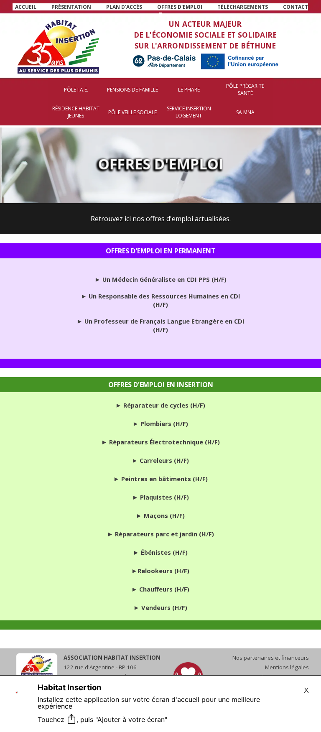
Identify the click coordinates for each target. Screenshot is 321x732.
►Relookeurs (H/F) (160, 570)
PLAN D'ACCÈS (124, 6)
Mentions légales (287, 667)
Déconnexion (160, 638)
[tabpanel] (160, 11)
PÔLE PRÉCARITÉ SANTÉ (245, 89)
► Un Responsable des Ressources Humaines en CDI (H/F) (160, 300)
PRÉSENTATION (71, 6)
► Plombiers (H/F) (160, 423)
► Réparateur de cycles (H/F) (160, 405)
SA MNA (245, 112)
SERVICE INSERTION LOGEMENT (189, 112)
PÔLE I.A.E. (76, 89)
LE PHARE (189, 89)
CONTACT (295, 6)
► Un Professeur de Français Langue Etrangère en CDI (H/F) (160, 325)
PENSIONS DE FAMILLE (132, 89)
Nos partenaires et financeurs (270, 657)
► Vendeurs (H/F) (160, 607)
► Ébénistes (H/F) (160, 552)
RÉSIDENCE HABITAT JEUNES (75, 112)
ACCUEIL (25, 6)
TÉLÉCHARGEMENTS (242, 6)
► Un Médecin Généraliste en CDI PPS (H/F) (160, 279)
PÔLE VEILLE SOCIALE (132, 112)
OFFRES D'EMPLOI (179, 6)
